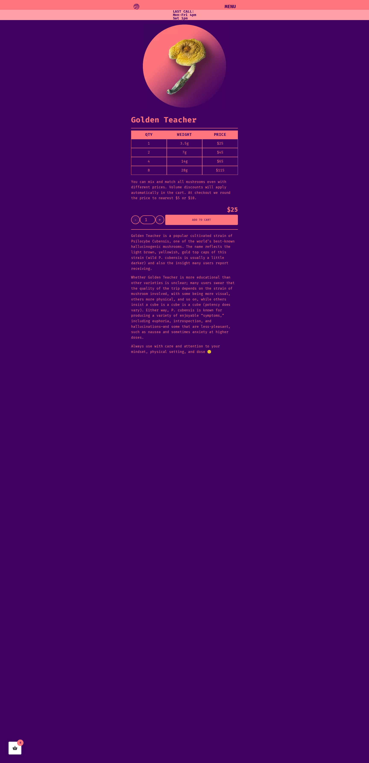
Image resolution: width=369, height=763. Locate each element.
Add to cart (201, 219)
